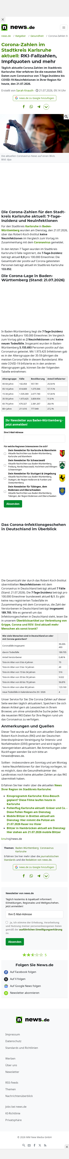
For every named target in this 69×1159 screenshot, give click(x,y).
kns (3, 839)
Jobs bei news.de (15, 1106)
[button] (34, 98)
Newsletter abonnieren (24, 993)
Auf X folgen (17, 979)
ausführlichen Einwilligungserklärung (40, 929)
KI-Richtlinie (12, 1113)
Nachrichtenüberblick (19, 1096)
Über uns (11, 1065)
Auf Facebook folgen (22, 972)
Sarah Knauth (24, 90)
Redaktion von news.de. (39, 859)
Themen (10, 1089)
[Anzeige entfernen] (66, 1146)
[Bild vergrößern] (66, 116)
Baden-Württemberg (27, 847)
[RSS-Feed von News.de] (45, 1145)
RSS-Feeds (11, 1082)
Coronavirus (47, 847)
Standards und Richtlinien (21, 1048)
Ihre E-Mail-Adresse (14, 432)
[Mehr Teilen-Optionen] (46, 107)
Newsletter (12, 1072)
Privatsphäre (13, 1120)
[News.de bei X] (40, 1145)
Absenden (13, 504)
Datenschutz (13, 1041)
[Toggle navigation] (64, 27)
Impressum (12, 1034)
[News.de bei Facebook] (34, 1145)
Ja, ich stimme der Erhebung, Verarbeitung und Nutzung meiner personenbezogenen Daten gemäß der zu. (34, 928)
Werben (10, 1058)
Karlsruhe (20, 851)
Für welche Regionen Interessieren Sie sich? (27, 446)
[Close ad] (2, 19)
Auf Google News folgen (25, 986)
